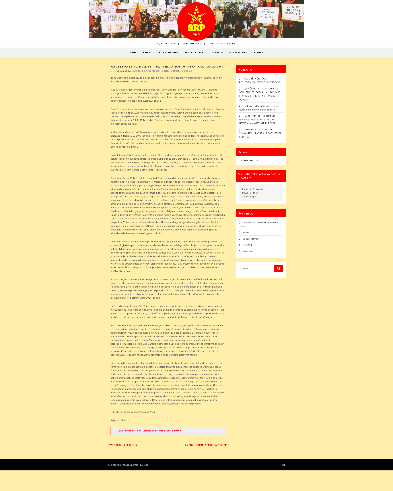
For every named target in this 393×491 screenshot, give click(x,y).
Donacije (217, 52)
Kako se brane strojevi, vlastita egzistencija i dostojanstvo (149, 430)
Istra (167, 70)
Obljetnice (177, 70)
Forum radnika (238, 52)
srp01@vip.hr (257, 189)
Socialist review (251, 238)
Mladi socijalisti (195, 52)
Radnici (188, 70)
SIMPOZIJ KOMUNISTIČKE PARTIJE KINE (207, 445)
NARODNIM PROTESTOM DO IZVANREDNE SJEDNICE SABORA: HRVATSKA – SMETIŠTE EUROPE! (257, 119)
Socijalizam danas (167, 52)
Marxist (247, 232)
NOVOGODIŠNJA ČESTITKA (122, 445)
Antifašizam (140, 70)
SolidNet (247, 245)
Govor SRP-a (155, 70)
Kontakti (259, 52)
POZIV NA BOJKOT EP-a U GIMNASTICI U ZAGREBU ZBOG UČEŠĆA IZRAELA (260, 133)
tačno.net (248, 251)
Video (146, 52)
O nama (132, 52)
